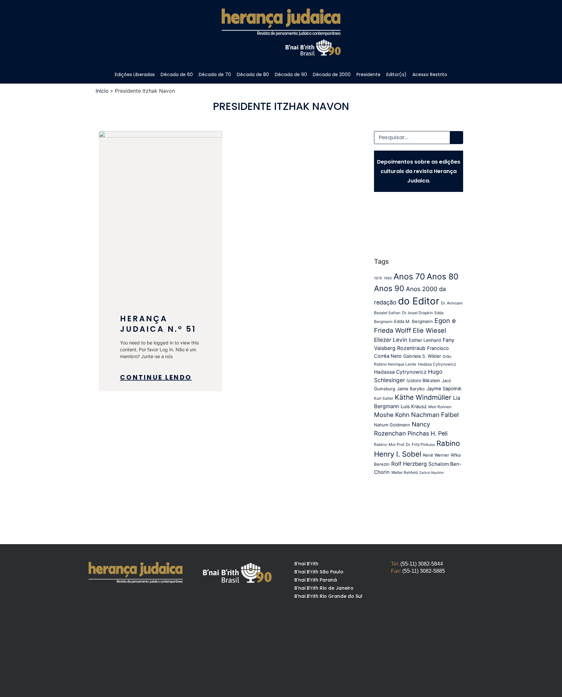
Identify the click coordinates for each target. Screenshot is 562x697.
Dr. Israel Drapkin (417, 312)
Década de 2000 (332, 74)
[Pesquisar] (456, 137)
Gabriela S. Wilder (422, 356)
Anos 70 (409, 276)
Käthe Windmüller (423, 397)
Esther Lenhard (425, 340)
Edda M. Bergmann (413, 321)
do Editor (418, 301)
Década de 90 (291, 74)
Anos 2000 (421, 289)
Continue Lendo (156, 377)
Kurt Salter (383, 398)
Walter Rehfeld (404, 472)
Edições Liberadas (135, 74)
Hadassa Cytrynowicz (400, 372)
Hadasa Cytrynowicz (437, 364)
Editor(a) (396, 74)
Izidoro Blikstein (423, 380)
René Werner (436, 455)
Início (102, 90)
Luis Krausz (414, 406)
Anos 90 (389, 288)
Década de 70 (215, 74)
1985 (388, 278)
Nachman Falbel (435, 415)
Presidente (368, 74)
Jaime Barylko (411, 388)
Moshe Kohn (391, 415)
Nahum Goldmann (392, 424)
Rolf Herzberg (409, 464)
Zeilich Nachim (431, 473)
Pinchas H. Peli (428, 433)
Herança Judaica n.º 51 (158, 323)
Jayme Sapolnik (444, 389)
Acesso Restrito (429, 74)
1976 (378, 278)
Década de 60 (177, 74)
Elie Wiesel (429, 330)
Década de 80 (253, 74)
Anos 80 (442, 276)
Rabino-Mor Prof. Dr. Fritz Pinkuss (404, 444)
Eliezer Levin (390, 339)
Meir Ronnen (439, 406)
